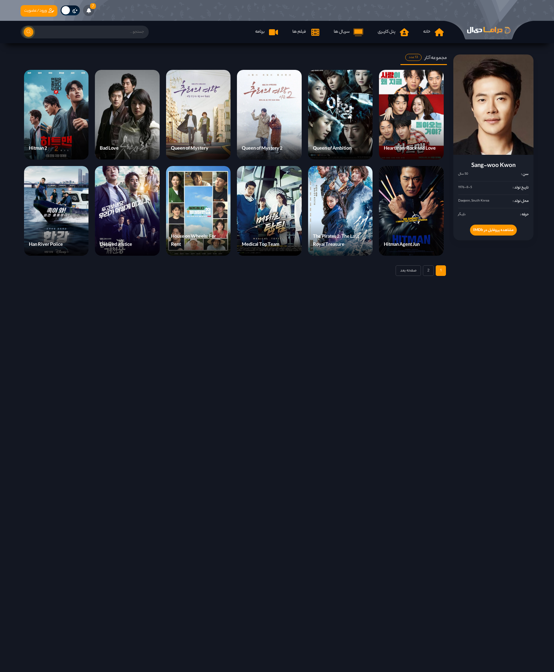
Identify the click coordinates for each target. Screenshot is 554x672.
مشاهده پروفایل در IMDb (493, 230)
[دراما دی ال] (488, 30)
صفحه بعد (408, 271)
